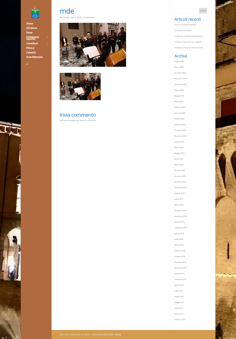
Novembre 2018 (180, 216)
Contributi (32, 43)
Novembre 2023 (180, 136)
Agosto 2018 (179, 233)
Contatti (31, 52)
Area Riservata (34, 57)
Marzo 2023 (179, 147)
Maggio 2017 (179, 302)
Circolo (66, 17)
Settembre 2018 (180, 228)
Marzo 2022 (179, 164)
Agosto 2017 (179, 285)
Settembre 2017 (180, 279)
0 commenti (89, 17)
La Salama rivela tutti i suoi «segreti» (188, 42)
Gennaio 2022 (179, 170)
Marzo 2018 (179, 245)
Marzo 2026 (179, 67)
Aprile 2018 (178, 239)
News (29, 33)
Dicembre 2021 (180, 176)
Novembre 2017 (180, 268)
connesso (72, 120)
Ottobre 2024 (179, 119)
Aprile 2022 (178, 159)
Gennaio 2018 (179, 256)
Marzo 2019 (179, 205)
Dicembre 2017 (180, 262)
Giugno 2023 (179, 142)
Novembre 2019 (180, 187)
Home (29, 24)
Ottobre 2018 (179, 222)
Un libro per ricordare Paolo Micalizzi (188, 36)
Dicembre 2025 (180, 73)
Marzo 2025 (179, 101)
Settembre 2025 (180, 84)
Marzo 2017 (179, 314)
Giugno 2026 (179, 61)
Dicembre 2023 (180, 130)
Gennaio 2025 (179, 113)
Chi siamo (31, 28)
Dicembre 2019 (180, 182)
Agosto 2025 (179, 90)
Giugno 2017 (179, 296)
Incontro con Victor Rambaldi (185, 24)
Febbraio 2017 (179, 319)
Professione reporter (32, 38)
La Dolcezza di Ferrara (182, 30)
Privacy (30, 48)
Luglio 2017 (178, 291)
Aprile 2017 (178, 308)
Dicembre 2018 (180, 210)
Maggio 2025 (179, 96)
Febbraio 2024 (179, 124)
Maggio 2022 (179, 153)
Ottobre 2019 (179, 193)
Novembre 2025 (180, 78)
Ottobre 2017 (179, 273)
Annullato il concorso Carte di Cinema (188, 47)
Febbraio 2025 (179, 107)
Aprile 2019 (178, 199)
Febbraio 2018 (179, 251)
